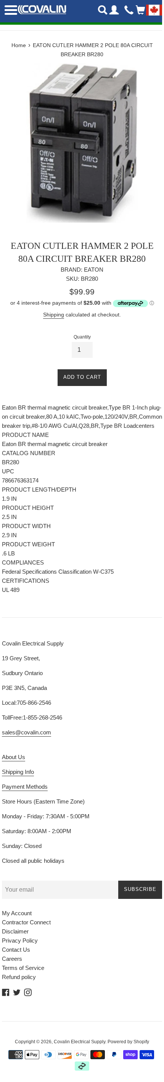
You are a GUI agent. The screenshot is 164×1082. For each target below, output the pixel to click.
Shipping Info (18, 772)
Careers (12, 958)
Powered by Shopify (128, 1041)
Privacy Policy (20, 940)
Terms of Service (23, 968)
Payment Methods (25, 786)
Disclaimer (15, 931)
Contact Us (16, 949)
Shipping (53, 315)
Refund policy (19, 977)
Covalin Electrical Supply (79, 1041)
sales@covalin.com (26, 732)
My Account (17, 913)
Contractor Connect (26, 922)
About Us (13, 757)
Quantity (82, 337)
